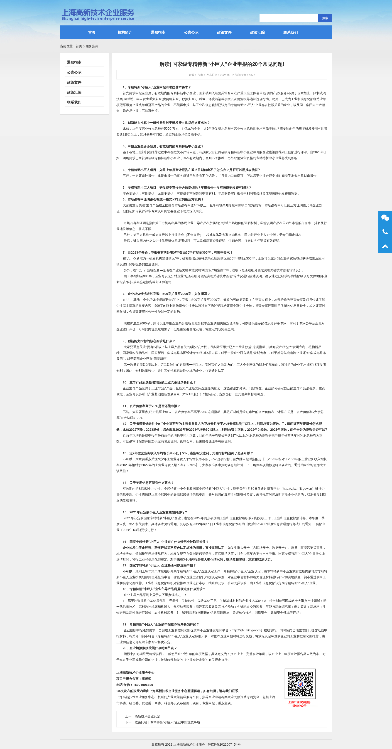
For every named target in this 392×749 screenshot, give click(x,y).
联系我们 (290, 32)
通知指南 (158, 32)
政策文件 (224, 32)
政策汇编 (257, 32)
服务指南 (92, 46)
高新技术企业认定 (147, 716)
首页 (92, 32)
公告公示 (191, 32)
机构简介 (125, 32)
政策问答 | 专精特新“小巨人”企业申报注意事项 (167, 722)
